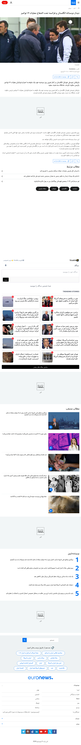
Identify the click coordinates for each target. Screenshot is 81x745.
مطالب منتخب (72, 409)
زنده (4, 2)
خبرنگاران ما (76, 712)
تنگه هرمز (62, 668)
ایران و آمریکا (27, 658)
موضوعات (76, 685)
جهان (37, 690)
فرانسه (75, 189)
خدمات (77, 719)
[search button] (24, 640)
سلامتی (37, 699)
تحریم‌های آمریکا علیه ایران (37, 668)
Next (77, 699)
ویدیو (77, 707)
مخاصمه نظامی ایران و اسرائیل (53, 653)
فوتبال (54, 189)
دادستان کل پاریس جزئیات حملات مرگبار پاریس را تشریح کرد (59, 171)
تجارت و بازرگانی (74, 694)
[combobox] (40, 640)
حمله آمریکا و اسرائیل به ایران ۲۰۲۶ (28, 653)
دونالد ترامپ (40, 658)
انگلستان (64, 189)
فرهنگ (37, 703)
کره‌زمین (37, 694)
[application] (40, 40)
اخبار (74, 8)
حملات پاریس (42, 189)
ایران (40, 663)
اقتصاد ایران (20, 668)
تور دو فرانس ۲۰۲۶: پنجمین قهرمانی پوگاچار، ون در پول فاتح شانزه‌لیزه (56, 181)
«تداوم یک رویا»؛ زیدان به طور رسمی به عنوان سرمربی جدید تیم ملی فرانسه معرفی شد (51, 176)
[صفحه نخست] (78, 8)
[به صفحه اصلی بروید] (73, 2)
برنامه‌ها (37, 707)
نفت (52, 668)
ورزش (69, 8)
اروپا (78, 690)
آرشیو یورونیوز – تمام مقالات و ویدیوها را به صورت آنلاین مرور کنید (21, 712)
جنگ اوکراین (53, 658)
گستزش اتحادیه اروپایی (26, 663)
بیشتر (77, 724)
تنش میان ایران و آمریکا (54, 663)
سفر (78, 703)
